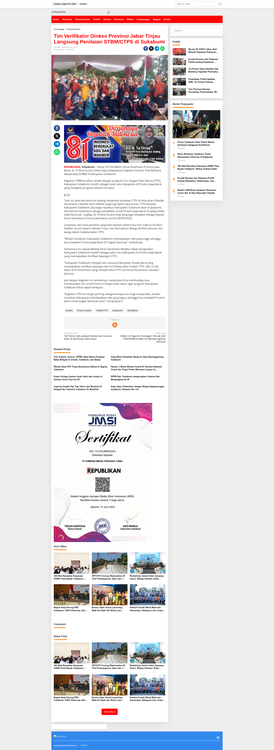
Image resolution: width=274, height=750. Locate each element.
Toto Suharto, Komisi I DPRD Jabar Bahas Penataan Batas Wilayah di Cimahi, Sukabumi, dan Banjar (79, 358)
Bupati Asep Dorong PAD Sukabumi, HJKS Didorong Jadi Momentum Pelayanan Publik (69, 609)
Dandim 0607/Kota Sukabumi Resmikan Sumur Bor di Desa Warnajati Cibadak (196, 191)
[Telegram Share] (156, 48)
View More (109, 711)
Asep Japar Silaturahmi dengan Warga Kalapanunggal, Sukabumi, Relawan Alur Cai (138, 388)
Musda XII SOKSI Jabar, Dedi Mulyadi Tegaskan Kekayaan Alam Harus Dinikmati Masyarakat (202, 51)
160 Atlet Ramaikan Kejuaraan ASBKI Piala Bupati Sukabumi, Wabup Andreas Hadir (69, 577)
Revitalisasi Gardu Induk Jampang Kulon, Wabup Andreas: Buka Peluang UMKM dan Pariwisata (147, 577)
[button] (220, 4)
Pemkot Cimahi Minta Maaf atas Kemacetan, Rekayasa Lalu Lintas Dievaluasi (146, 609)
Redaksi (84, 745)
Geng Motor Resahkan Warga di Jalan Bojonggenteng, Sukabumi (137, 358)
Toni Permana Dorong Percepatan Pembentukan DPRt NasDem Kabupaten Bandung (203, 91)
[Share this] (145, 48)
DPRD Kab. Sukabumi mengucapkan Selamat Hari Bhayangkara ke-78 (135, 378)
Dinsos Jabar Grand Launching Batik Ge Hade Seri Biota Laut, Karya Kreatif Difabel (107, 609)
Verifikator (132, 310)
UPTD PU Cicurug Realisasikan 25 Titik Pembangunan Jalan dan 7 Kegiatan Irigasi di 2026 (108, 577)
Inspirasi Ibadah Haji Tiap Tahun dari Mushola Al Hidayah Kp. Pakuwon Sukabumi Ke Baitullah (78, 388)
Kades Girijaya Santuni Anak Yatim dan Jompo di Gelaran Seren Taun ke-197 (78, 378)
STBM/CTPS (102, 310)
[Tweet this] (151, 48)
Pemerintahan (59, 50)
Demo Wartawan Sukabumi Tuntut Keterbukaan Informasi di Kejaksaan (195, 155)
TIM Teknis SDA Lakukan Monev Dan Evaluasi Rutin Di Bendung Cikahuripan (88, 336)
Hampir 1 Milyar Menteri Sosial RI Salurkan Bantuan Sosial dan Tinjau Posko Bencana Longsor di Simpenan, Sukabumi (136, 368)
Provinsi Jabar (84, 310)
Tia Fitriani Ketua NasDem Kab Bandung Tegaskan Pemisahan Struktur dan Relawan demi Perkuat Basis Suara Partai (203, 70)
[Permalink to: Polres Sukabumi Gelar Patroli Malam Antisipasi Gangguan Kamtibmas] (196, 124)
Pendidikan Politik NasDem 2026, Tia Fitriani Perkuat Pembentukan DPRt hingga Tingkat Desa (201, 81)
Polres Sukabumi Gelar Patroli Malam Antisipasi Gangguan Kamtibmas (196, 143)
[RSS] (114, 324)
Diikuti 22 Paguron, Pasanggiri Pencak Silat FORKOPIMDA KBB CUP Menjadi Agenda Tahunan (143, 337)
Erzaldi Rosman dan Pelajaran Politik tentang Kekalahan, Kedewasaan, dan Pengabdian (203, 61)
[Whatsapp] (162, 48)
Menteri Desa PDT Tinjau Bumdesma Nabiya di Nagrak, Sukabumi (81, 368)
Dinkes (69, 310)
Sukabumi (117, 310)
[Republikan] (58, 11)
